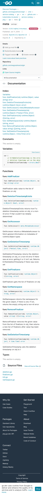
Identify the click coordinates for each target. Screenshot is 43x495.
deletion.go (7, 372)
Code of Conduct (30, 441)
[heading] (9, 3)
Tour (25, 407)
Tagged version (10, 54)
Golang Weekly (8, 467)
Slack (5, 456)
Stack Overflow (29, 411)
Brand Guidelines (30, 437)
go (18, 14)
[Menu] (21, 77)
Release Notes (29, 434)
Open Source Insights (12, 72)
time (12, 341)
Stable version (29, 54)
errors (32, 162)
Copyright (21, 475)
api (10, 20)
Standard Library (9, 423)
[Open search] (32, 3)
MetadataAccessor (32, 226)
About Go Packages (10, 430)
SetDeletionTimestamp (18, 334)
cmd (29, 12)
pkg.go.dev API (8, 434)
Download (27, 423)
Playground (28, 404)
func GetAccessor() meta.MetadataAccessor (21, 108)
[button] (3, 47)
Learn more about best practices (14, 58)
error (16, 183)
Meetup (5, 463)
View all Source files (31, 366)
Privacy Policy (22, 482)
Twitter (5, 449)
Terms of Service (22, 478)
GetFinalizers (13, 269)
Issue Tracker (28, 430)
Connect (7, 445)
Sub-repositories (9, 427)
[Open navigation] (38, 3)
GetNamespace (14, 287)
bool (15, 203)
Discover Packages (10, 9)
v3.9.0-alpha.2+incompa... (15, 28)
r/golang (6, 460)
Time (19, 248)
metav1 (13, 248)
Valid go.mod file (10, 47)
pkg (4, 20)
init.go (5, 377)
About (26, 419)
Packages (7, 419)
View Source (36, 152)
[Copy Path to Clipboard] (20, 20)
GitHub (5, 453)
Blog (25, 427)
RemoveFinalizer (15, 309)
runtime (26, 181)
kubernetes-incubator (10, 17)
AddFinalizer (13, 176)
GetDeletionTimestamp (18, 242)
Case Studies (7, 407)
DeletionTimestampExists (19, 196)
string (10, 183)
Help (25, 414)
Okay (38, 489)
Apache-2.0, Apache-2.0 (18, 35)
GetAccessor (13, 221)
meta (16, 20)
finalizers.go (8, 374)
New (37, 162)
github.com (32, 14)
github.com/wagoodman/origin (14, 12)
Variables (6, 94)
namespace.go (9, 380)
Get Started (29, 400)
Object (33, 181)
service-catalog (8, 14)
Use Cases (6, 404)
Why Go (6, 400)
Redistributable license (13, 51)
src (23, 14)
